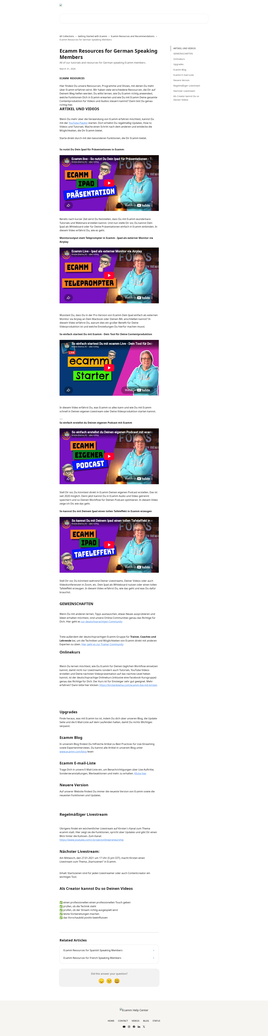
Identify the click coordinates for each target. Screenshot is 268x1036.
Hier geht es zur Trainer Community (102, 644)
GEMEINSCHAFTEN (183, 53)
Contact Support (188, 5)
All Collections (67, 36)
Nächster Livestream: (184, 90)
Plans (204, 5)
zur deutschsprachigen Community (101, 621)
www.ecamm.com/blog (73, 751)
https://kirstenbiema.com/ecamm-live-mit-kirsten (128, 685)
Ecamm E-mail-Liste (183, 74)
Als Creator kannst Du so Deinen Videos (186, 98)
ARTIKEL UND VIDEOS (184, 48)
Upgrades (178, 64)
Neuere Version (181, 80)
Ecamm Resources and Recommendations (132, 36)
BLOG (146, 1020)
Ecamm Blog (179, 69)
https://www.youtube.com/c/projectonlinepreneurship (92, 839)
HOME (111, 1020)
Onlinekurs (179, 59)
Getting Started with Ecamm (92, 36)
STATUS (156, 1020)
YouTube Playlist (78, 123)
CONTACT (123, 1020)
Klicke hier (140, 773)
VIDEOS (135, 1020)
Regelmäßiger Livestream (186, 85)
